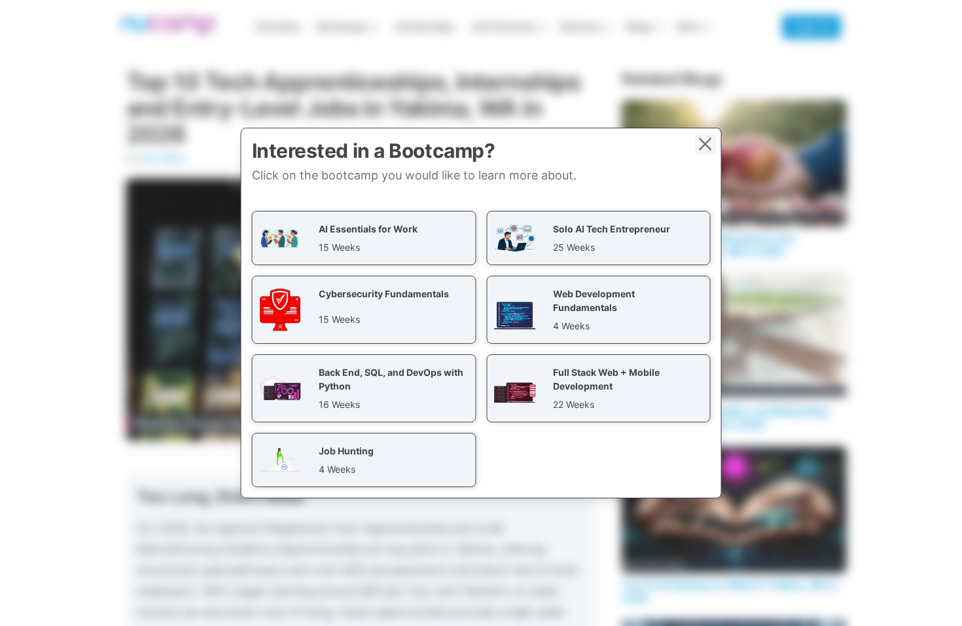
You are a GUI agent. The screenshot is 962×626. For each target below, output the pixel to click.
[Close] (705, 144)
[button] (364, 238)
